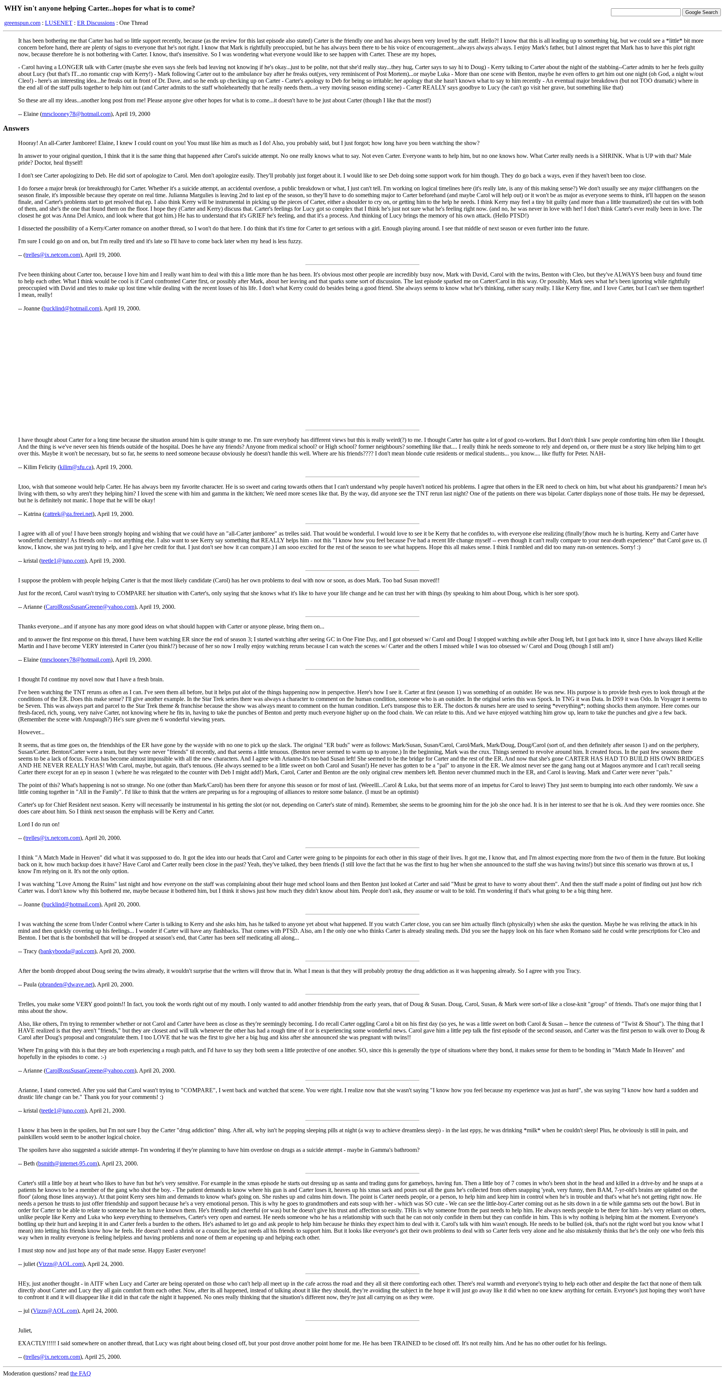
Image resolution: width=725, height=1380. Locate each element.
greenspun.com (22, 23)
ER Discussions (96, 23)
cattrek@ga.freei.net (69, 514)
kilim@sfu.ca (75, 467)
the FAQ (80, 1373)
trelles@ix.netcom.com (52, 255)
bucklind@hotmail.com (71, 308)
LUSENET (58, 23)
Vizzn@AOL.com (61, 1264)
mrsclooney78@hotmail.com (76, 114)
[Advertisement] (362, 371)
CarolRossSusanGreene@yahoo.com (90, 607)
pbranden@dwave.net (66, 984)
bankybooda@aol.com (67, 951)
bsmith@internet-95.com (67, 1163)
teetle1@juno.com (63, 560)
